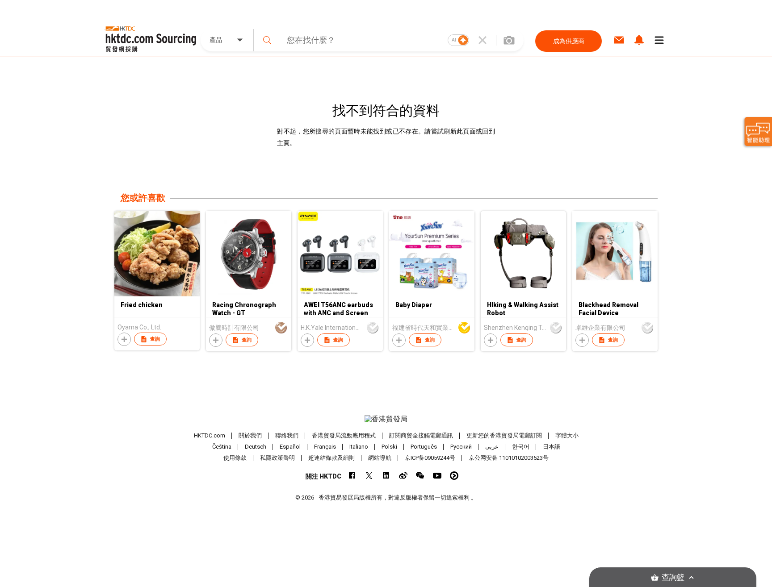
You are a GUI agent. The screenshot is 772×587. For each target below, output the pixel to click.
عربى (492, 446)
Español (290, 446)
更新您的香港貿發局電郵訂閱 (504, 435)
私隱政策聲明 (277, 457)
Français (325, 446)
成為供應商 (568, 41)
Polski (389, 446)
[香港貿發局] (386, 419)
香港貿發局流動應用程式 (344, 435)
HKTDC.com (209, 435)
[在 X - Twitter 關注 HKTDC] (369, 475)
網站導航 (379, 457)
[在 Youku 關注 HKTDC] (454, 475)
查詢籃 (673, 577)
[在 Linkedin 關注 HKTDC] (386, 475)
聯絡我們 (286, 435)
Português (424, 446)
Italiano (358, 446)
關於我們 (250, 435)
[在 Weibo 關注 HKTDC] (403, 475)
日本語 (551, 446)
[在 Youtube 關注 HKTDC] (437, 475)
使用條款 (235, 457)
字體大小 (567, 435)
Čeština (221, 446)
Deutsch (255, 446)
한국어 (520, 446)
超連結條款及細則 (331, 457)
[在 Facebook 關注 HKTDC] (352, 475)
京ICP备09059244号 (430, 457)
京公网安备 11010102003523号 (509, 457)
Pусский (461, 446)
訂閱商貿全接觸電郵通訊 (421, 435)
